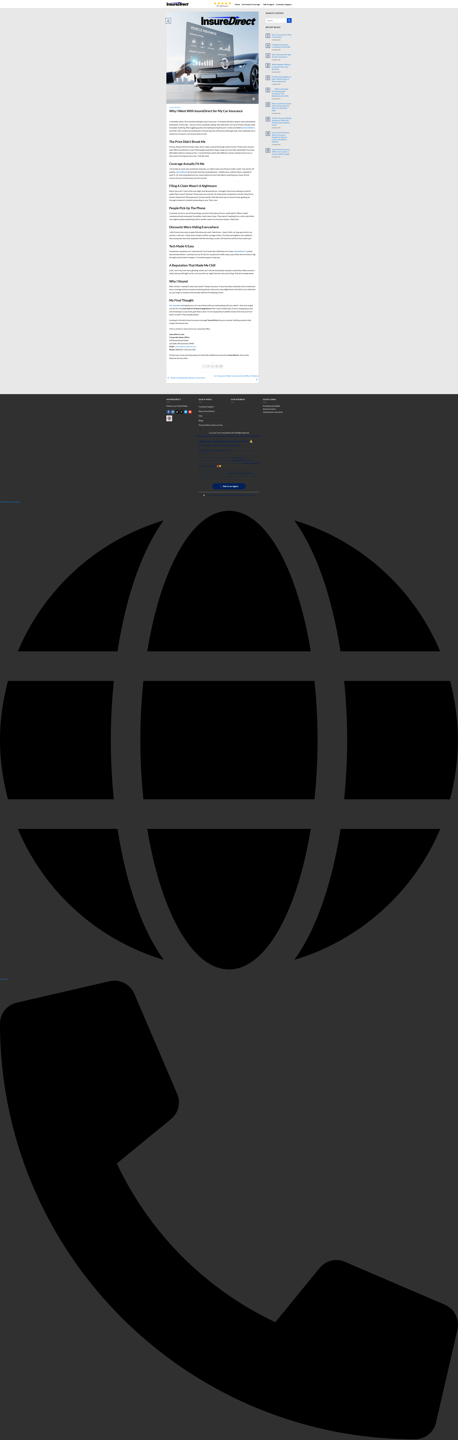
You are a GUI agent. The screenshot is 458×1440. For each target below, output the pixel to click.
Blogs (201, 420)
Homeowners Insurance (273, 412)
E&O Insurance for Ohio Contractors (281, 36)
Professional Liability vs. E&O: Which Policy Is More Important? (281, 79)
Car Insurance (174, 107)
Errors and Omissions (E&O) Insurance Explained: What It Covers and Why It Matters (280, 137)
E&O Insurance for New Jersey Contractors (281, 55)
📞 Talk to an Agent (229, 486)
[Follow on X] (181, 412)
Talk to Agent (268, 4)
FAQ (200, 416)
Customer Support (284, 4)
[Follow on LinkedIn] (186, 412)
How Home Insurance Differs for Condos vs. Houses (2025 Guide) (281, 151)
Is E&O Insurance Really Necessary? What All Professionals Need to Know (281, 121)
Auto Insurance (269, 409)
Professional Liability (271, 406)
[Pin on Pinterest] (217, 366)
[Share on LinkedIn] (221, 366)
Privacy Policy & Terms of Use (211, 425)
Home (237, 4)
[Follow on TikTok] (177, 412)
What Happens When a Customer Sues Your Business (281, 66)
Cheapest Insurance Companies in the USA (281, 45)
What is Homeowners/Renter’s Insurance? (187, 378)
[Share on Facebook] (204, 366)
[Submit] (289, 20)
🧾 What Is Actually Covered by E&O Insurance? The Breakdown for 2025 (280, 92)
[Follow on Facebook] (169, 412)
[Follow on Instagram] (173, 412)
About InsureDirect (207, 411)
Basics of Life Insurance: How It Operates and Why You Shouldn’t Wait (281, 107)
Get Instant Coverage (251, 4)
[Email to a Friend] (213, 366)
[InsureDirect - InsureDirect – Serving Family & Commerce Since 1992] (177, 4)
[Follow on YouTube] (190, 412)
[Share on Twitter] (208, 366)
